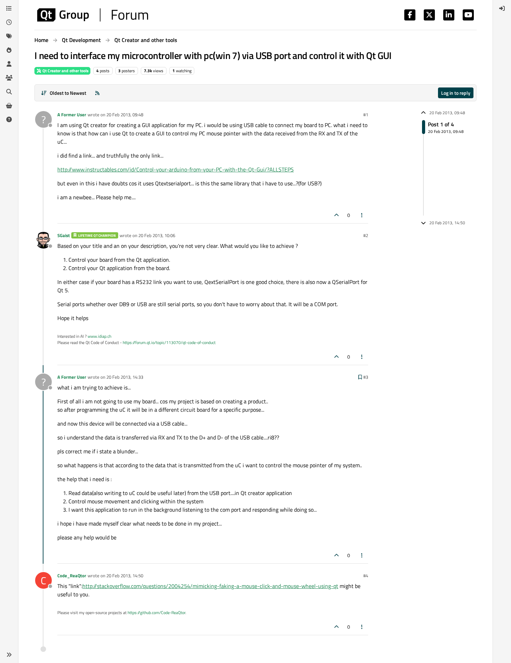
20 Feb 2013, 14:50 (124, 575)
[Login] (502, 8)
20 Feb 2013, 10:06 (156, 235)
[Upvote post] (336, 215)
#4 (365, 575)
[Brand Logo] (92, 15)
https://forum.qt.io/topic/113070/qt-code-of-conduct (169, 342)
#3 (365, 377)
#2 (365, 235)
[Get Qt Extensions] (9, 105)
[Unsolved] (9, 119)
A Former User (71, 114)
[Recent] (9, 22)
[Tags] (9, 36)
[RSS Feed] (97, 92)
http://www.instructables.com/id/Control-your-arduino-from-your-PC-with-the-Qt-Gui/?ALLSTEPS (175, 169)
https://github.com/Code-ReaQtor (156, 612)
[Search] (9, 91)
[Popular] (9, 50)
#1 (365, 114)
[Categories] (9, 8)
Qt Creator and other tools (65, 70)
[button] (9, 654)
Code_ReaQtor (71, 575)
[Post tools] (362, 215)
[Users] (9, 63)
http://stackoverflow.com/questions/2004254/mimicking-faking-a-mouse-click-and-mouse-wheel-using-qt (210, 586)
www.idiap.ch (99, 336)
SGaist (63, 235)
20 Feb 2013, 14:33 (124, 377)
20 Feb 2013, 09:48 (124, 114)
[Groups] (9, 77)
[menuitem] (502, 8)
